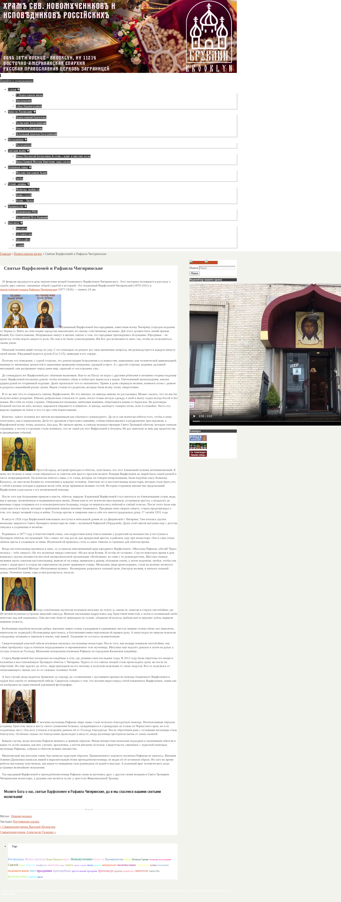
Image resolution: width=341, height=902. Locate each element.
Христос (31, 865)
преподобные (62, 871)
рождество (128, 871)
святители (141, 870)
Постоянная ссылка (26, 821)
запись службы (80, 865)
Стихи (22, 865)
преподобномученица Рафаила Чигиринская (28, 289)
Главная (5, 254)
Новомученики (21, 816)
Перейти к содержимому (16, 81)
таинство (154, 870)
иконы (90, 865)
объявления (142, 865)
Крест (66, 859)
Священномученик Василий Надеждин (27, 827)
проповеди (105, 871)
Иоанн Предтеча (54, 859)
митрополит (109, 865)
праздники (44, 871)
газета (69, 865)
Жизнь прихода (35, 859)
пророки (118, 871)
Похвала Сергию (140, 859)
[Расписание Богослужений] (211, 262)
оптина (153, 865)
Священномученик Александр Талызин (28, 832)
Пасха (127, 859)
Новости (98, 859)
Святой (13, 865)
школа (40, 877)
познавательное (18, 870)
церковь (33, 876)
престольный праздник (84, 870)
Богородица (16, 859)
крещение (97, 865)
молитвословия (126, 865)
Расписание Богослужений (160, 859)
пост (33, 870)
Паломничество (114, 859)
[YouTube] (197, 262)
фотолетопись (18, 876)
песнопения (163, 865)
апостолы (53, 865)
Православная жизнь (28, 254)
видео (62, 865)
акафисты (41, 865)
